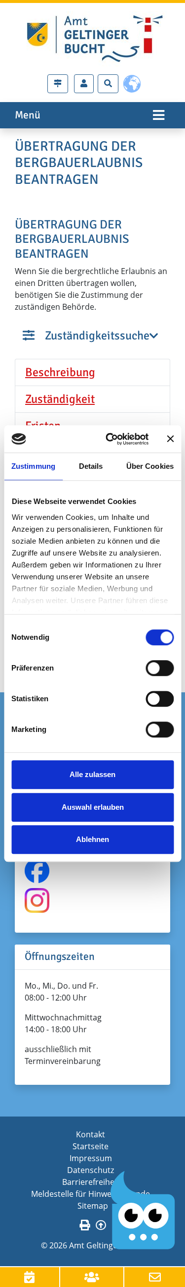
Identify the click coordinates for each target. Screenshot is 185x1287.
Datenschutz (90, 1170)
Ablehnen (92, 839)
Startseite (91, 1146)
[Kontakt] (154, 1277)
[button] (92, 372)
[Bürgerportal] (84, 83)
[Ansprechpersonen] (92, 1277)
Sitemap (92, 1205)
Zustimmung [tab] (33, 466)
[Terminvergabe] (30, 1277)
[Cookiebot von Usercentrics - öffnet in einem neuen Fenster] (110, 439)
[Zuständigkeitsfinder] (57, 83)
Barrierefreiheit (90, 1181)
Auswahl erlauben (93, 807)
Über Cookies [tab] (150, 466)
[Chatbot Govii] (143, 1210)
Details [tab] (91, 466)
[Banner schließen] (170, 439)
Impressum (91, 1158)
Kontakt (90, 1134)
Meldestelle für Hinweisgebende (90, 1193)
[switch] (160, 668)
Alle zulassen (92, 774)
